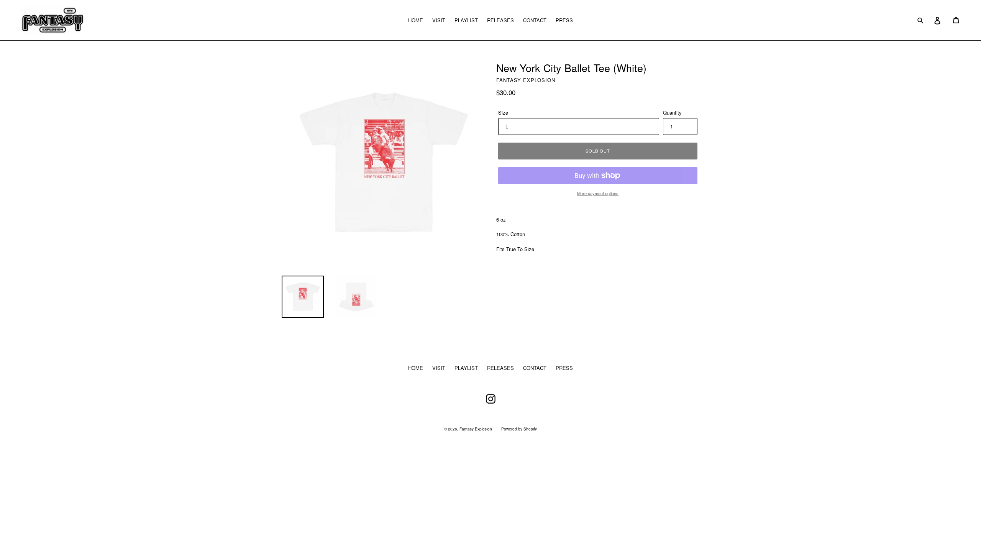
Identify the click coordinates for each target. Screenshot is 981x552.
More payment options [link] (597, 193)
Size (503, 112)
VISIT (438, 20)
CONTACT (534, 20)
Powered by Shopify (519, 429)
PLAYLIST (466, 20)
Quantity (672, 112)
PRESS (564, 20)
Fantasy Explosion (475, 429)
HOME (415, 20)
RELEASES (500, 20)
